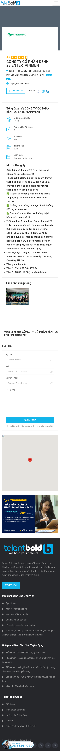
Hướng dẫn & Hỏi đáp (16, 715)
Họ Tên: (9, 354)
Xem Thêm (11, 585)
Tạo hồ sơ (10, 603)
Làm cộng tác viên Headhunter (20, 625)
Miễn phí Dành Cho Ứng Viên (18, 595)
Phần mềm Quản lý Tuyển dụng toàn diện (25, 652)
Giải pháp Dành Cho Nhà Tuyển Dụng (22, 645)
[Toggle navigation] (56, 3)
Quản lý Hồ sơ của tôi (16, 619)
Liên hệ (9, 720)
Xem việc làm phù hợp (16, 608)
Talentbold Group (12, 696)
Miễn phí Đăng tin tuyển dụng (20, 686)
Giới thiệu (10, 704)
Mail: (8, 366)
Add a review (17, 91)
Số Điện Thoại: (12, 378)
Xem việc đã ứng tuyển (17, 614)
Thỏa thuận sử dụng (15, 709)
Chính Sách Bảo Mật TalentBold (21, 726)
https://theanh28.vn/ (20, 83)
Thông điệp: (11, 389)
